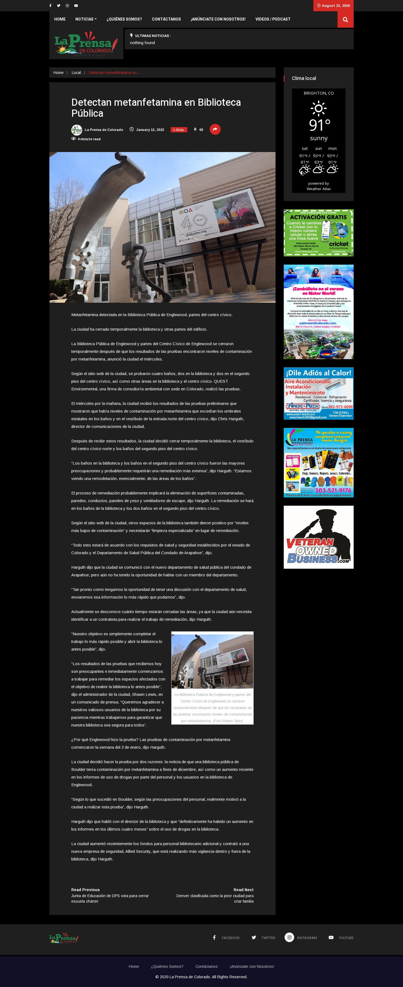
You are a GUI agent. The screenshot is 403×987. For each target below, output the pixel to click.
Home (60, 19)
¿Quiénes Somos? (124, 19)
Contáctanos (166, 19)
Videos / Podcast (273, 19)
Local (76, 72)
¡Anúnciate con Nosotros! (218, 19)
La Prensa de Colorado (103, 130)
